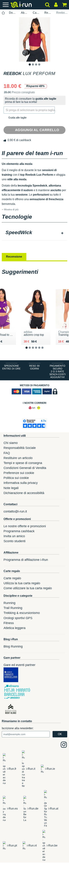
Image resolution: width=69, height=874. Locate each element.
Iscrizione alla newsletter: (17, 728)
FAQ (7, 453)
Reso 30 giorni (34, 367)
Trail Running (13, 608)
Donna (13, 12)
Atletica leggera (14, 628)
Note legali (11, 488)
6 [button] (45, 350)
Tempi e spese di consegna (23, 463)
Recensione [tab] (14, 256)
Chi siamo (11, 443)
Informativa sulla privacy (21, 483)
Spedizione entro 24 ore (11, 367)
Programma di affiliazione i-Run (26, 560)
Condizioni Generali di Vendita (25, 468)
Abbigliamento (25, 12)
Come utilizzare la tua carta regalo (28, 588)
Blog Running (13, 646)
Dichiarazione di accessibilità (24, 493)
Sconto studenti (14, 541)
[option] (34, 39)
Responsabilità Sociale (20, 448)
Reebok (48, 12)
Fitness (9, 623)
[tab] (34, 233)
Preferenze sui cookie (19, 473)
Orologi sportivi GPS (18, 618)
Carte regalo (12, 578)
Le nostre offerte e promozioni (25, 526)
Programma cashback (19, 531)
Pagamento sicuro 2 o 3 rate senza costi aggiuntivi (57, 371)
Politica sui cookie (16, 478)
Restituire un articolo (18, 458)
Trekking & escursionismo (22, 613)
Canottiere (37, 12)
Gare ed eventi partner (19, 665)
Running (9, 603)
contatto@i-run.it (15, 511)
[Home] (3, 13)
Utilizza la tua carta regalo (22, 583)
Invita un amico (14, 536)
